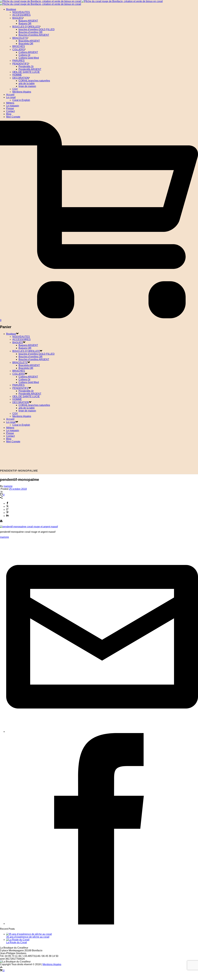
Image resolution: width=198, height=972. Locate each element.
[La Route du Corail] (17, 939)
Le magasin (12, 105)
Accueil (10, 94)
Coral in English (21, 100)
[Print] (1, 521)
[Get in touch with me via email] (102, 731)
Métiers (10, 103)
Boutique (11, 9)
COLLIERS (18, 49)
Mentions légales (21, 91)
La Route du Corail (16, 942)
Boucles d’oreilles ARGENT (34, 35)
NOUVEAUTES (21, 12)
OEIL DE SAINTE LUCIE (26, 72)
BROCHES (18, 46)
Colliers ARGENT (28, 52)
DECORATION (20, 78)
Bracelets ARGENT (29, 41)
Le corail (11, 97)
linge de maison (27, 86)
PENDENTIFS (20, 63)
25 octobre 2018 (18, 489)
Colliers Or (24, 55)
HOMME (17, 74)
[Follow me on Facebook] (102, 923)
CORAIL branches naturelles (34, 80)
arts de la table (27, 83)
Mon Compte (13, 116)
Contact (10, 111)
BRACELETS (20, 38)
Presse (10, 108)
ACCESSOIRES (21, 15)
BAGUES (17, 18)
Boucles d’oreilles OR (31, 32)
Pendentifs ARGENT (30, 69)
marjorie (8, 486)
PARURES (18, 60)
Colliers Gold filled (29, 57)
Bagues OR (25, 23)
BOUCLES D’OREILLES (26, 26)
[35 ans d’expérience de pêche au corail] (29, 934)
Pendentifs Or (26, 66)
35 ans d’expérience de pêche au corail (27, 937)
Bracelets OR (26, 43)
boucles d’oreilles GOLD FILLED (37, 29)
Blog (8, 114)
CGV (15, 89)
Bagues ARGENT (28, 20)
